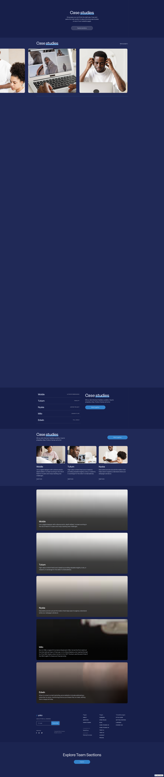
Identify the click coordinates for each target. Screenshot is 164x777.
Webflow (86, 730)
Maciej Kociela (87, 735)
